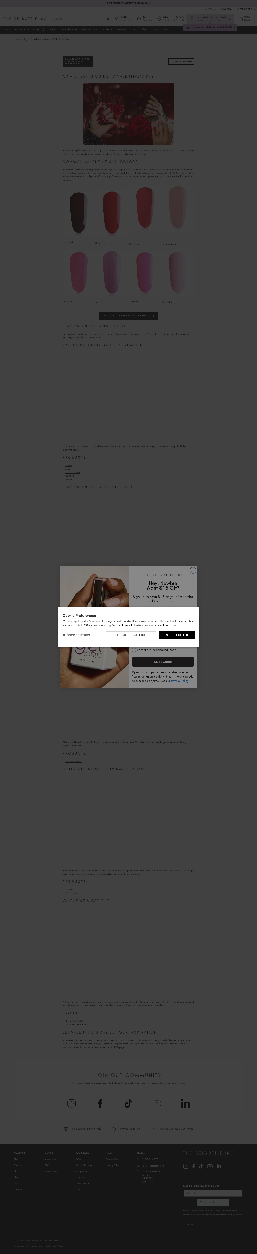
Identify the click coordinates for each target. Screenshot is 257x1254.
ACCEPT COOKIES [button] (177, 635)
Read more (169, 625)
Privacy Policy (130, 625)
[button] (76, 635)
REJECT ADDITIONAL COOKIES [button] (131, 635)
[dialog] (128, 627)
